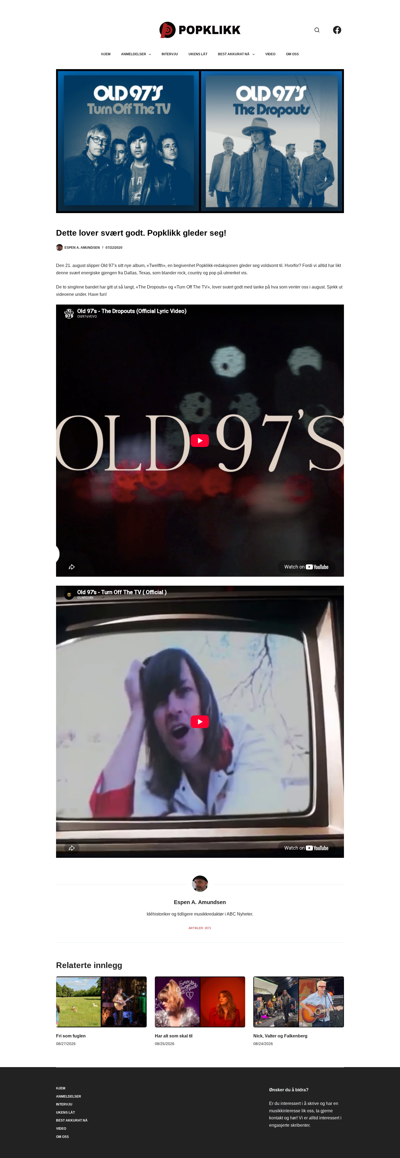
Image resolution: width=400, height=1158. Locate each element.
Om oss (292, 54)
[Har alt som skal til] (200, 1001)
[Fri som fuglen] (101, 1001)
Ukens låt (198, 54)
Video (270, 54)
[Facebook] (337, 30)
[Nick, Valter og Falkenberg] (298, 1001)
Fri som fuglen (71, 1036)
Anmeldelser (133, 54)
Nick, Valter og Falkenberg (280, 1036)
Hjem (105, 54)
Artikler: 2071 (200, 928)
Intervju (170, 54)
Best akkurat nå (234, 54)
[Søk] (317, 29)
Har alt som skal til (173, 1036)
